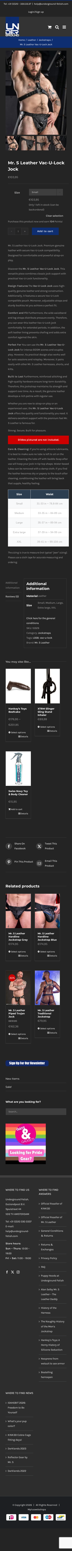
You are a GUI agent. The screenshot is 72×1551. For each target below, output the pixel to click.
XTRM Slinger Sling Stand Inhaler (46, 711)
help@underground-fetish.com (51, 3)
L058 (36, 637)
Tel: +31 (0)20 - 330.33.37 (17, 3)
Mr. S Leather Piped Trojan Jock (16, 1013)
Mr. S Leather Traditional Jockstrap (46, 1013)
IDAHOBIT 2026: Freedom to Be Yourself (17, 1407)
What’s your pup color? (17, 1424)
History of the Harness (48, 1310)
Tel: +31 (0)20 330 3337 (19, 1221)
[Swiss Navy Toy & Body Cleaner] (18, 768)
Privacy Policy (49, 1258)
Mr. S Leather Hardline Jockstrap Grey (18, 936)
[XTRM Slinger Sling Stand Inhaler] (47, 686)
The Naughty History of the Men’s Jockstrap (52, 1326)
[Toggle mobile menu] (64, 27)
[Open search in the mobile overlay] (57, 27)
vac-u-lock (46, 637)
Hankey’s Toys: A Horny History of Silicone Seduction (51, 1344)
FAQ (43, 1267)
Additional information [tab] (13, 585)
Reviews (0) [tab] (12, 596)
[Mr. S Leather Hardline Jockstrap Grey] (18, 911)
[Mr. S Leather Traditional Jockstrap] (47, 988)
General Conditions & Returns (52, 1233)
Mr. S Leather (42, 642)
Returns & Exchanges (47, 1247)
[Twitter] (12, 1272)
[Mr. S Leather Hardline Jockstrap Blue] (47, 911)
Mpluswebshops (37, 1509)
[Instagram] (18, 1272)
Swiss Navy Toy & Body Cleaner (18, 793)
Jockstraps (44, 633)
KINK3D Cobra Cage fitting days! (19, 1437)
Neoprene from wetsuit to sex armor (53, 1361)
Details (24, 736)
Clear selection (54, 215)
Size (17, 192)
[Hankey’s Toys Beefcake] (18, 686)
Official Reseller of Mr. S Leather (51, 1220)
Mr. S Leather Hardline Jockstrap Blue (47, 936)
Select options (18, 732)
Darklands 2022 (17, 1470)
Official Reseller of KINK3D (51, 1206)
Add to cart (45, 231)
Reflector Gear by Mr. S (18, 1460)
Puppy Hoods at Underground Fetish (52, 1278)
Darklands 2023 (17, 1448)
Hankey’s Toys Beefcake (17, 710)
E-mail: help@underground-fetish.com (17, 1231)
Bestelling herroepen (47, 1375)
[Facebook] (7, 1272)
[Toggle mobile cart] (50, 27)
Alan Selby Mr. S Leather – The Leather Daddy (50, 1294)
